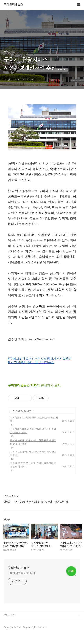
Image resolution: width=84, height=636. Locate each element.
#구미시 (13, 358)
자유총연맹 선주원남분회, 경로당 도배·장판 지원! (34, 419)
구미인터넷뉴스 (13, 4)
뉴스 (12, 410)
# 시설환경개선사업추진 (55, 358)
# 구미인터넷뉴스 (41, 362)
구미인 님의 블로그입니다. (22, 573)
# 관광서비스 (28, 358)
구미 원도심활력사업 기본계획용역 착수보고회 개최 (33, 453)
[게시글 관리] (27, 398)
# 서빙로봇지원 (18, 362)
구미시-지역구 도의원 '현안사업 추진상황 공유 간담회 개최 (33, 465)
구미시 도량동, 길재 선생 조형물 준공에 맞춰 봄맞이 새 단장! (33, 442)
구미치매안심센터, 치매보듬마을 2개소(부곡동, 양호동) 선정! (33, 430)
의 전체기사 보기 (34, 385)
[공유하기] (22, 398)
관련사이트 (9, 614)
